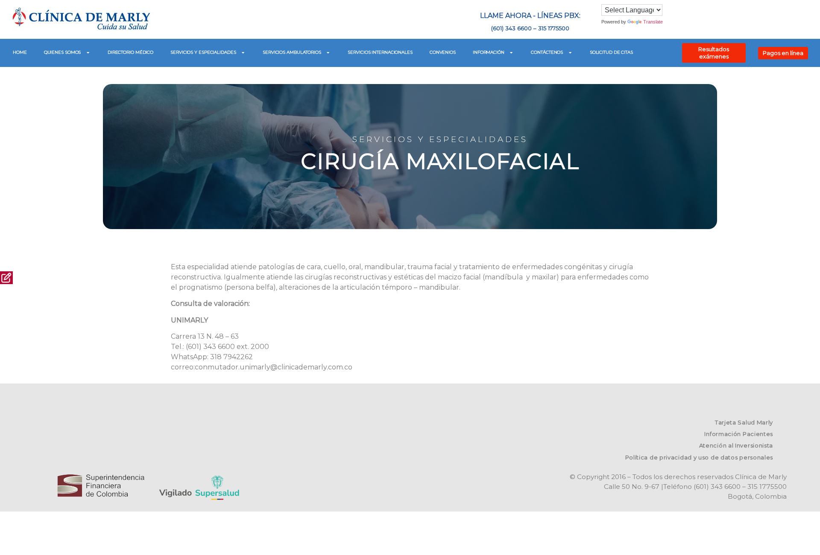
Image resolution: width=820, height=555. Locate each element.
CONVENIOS (443, 52)
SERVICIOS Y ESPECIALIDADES (203, 52)
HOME (20, 52)
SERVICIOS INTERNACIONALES (380, 52)
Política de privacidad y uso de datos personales (699, 457)
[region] (410, 152)
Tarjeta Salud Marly (744, 422)
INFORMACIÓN (488, 52)
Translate (653, 21)
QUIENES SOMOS (62, 52)
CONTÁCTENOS (547, 52)
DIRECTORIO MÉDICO (130, 52)
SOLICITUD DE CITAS (611, 52)
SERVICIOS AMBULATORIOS (292, 52)
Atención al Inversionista (736, 445)
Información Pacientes (738, 433)
